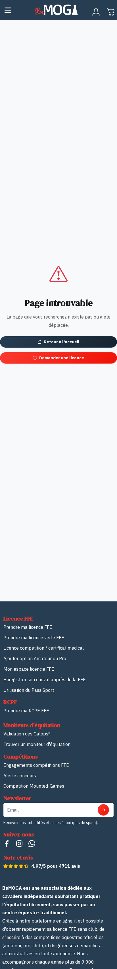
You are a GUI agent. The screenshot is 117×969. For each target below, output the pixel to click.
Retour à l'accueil (62, 341)
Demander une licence (61, 357)
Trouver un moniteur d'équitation (36, 744)
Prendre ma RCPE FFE (26, 710)
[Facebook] (6, 843)
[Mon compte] (96, 12)
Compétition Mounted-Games (33, 786)
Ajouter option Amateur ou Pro (34, 658)
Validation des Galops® (27, 734)
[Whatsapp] (31, 843)
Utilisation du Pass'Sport (28, 690)
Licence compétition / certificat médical (43, 648)
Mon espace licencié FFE (28, 669)
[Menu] (8, 10)
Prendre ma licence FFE (27, 627)
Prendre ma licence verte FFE (33, 637)
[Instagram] (19, 843)
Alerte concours (19, 776)
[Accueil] (58, 10)
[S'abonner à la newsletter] (103, 810)
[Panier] (111, 12)
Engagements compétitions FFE (36, 765)
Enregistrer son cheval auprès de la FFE (44, 679)
